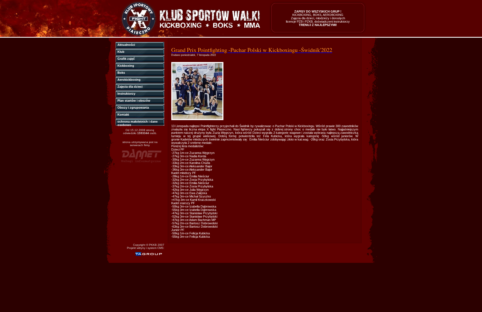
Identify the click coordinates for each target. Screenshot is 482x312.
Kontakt (123, 114)
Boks (121, 72)
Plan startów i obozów (133, 100)
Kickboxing (125, 65)
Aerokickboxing (129, 79)
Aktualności (126, 44)
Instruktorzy (126, 93)
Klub (120, 51)
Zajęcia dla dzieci (130, 86)
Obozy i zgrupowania (133, 107)
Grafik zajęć (126, 58)
